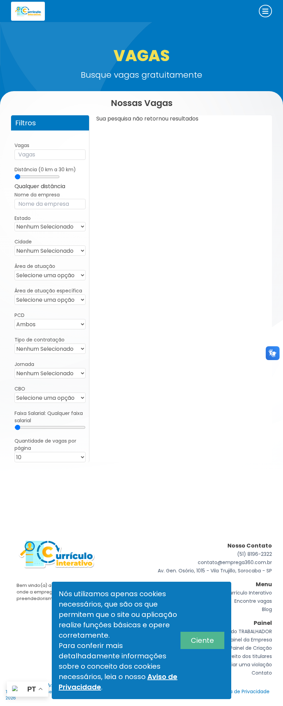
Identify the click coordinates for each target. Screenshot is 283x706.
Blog (267, 609)
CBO (19, 388)
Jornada (24, 364)
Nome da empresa (37, 194)
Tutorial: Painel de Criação (240, 648)
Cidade (23, 241)
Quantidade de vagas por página (45, 444)
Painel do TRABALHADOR (243, 631)
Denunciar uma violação (242, 664)
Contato (262, 672)
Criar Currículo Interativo (242, 592)
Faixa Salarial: (48, 417)
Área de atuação (34, 266)
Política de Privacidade (242, 691)
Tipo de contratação (39, 339)
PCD (19, 315)
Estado (22, 218)
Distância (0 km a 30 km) (45, 169)
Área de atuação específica (48, 290)
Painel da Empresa (250, 639)
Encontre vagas (253, 601)
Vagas (21, 145)
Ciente (202, 640)
